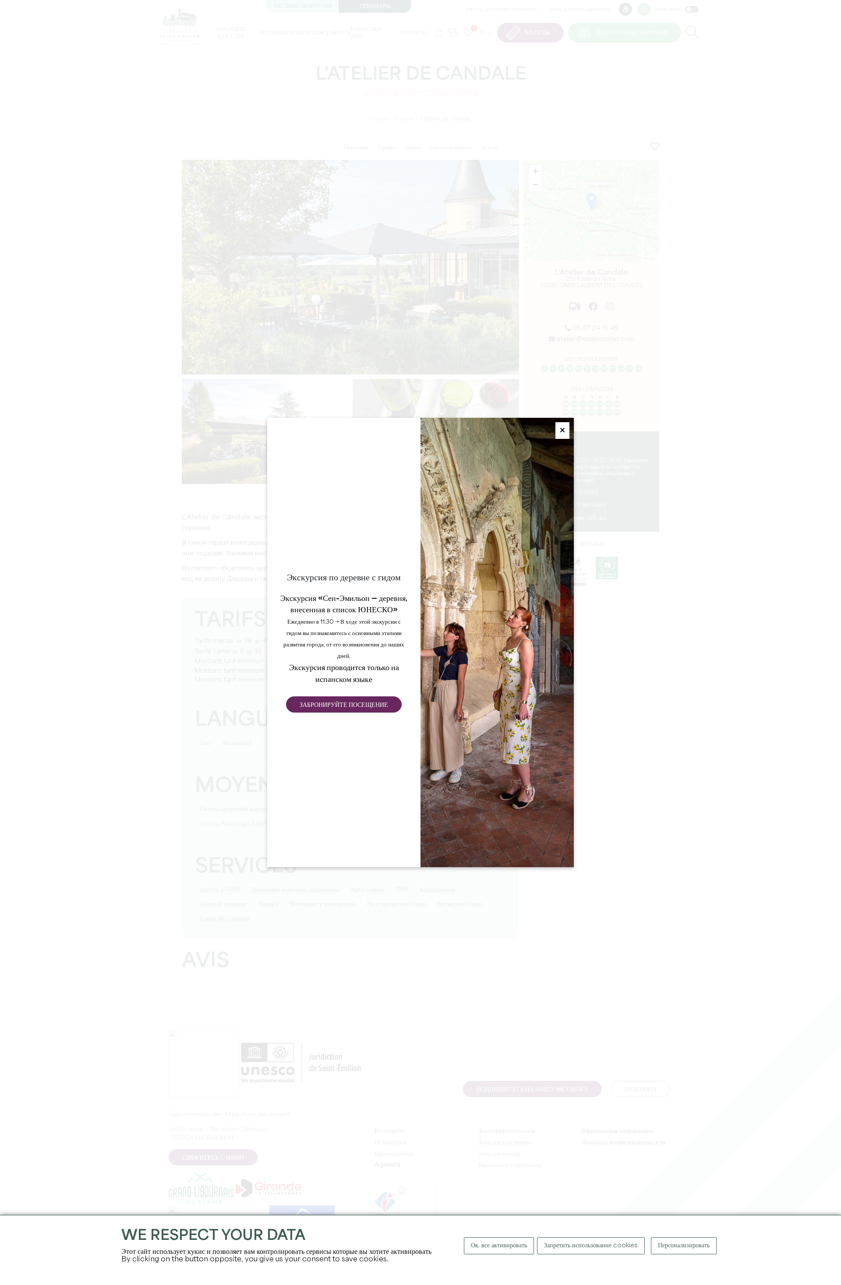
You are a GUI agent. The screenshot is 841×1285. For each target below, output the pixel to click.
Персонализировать (684, 1246)
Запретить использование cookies (591, 1246)
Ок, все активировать (499, 1246)
